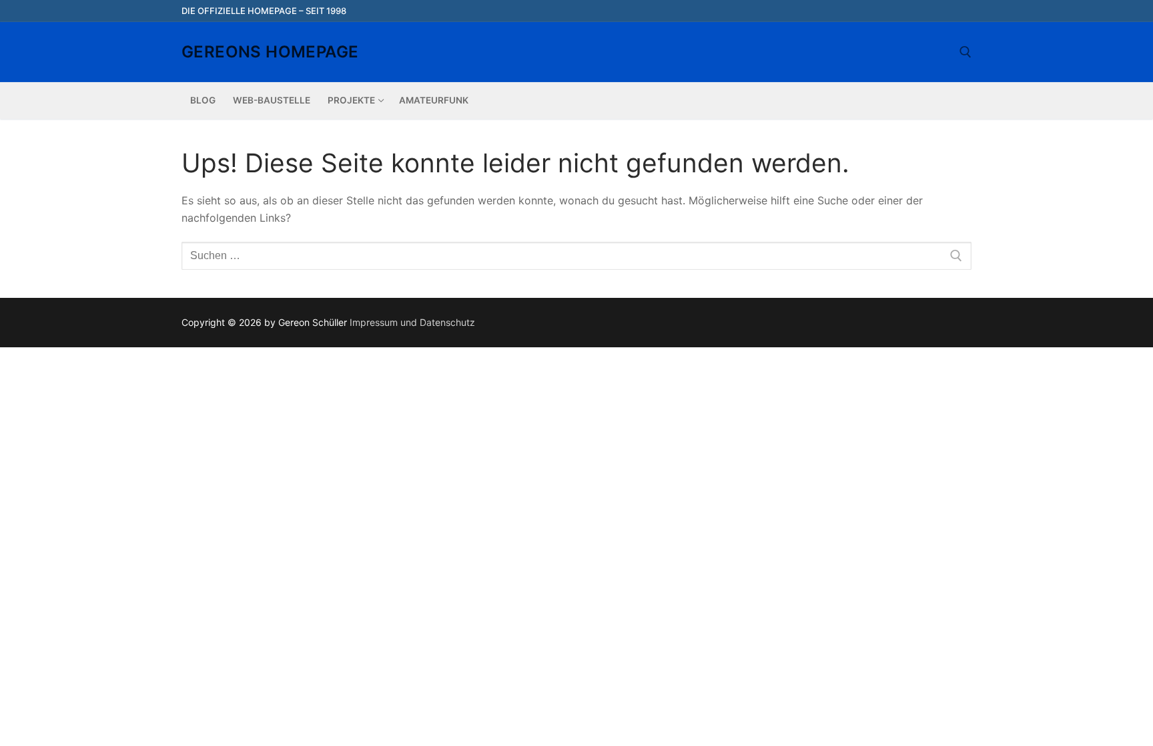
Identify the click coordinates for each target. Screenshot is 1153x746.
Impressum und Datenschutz (412, 322)
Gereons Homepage (269, 51)
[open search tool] (965, 52)
